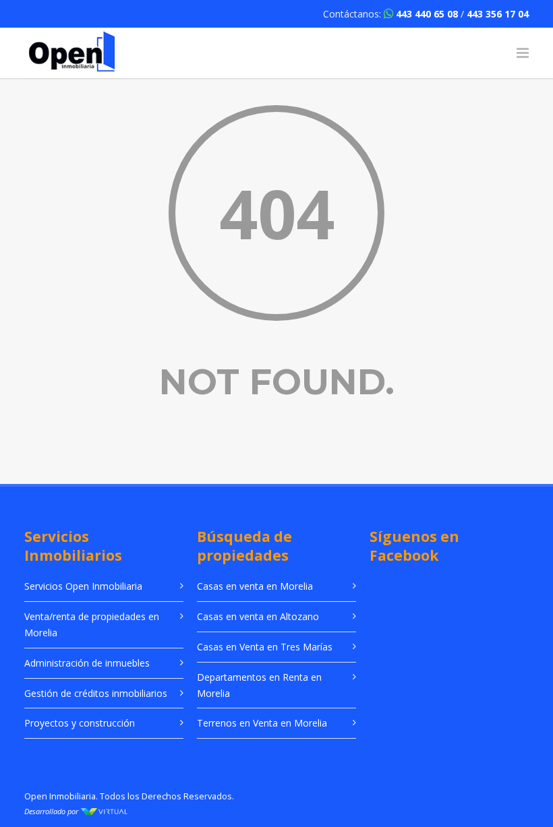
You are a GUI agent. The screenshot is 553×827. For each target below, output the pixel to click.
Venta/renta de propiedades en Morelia (91, 624)
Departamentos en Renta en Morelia (259, 685)
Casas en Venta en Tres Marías (264, 646)
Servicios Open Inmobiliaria (83, 586)
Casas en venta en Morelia (255, 586)
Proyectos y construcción (79, 722)
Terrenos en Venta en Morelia (262, 722)
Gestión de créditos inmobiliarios (95, 693)
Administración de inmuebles (87, 662)
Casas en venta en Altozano (258, 616)
